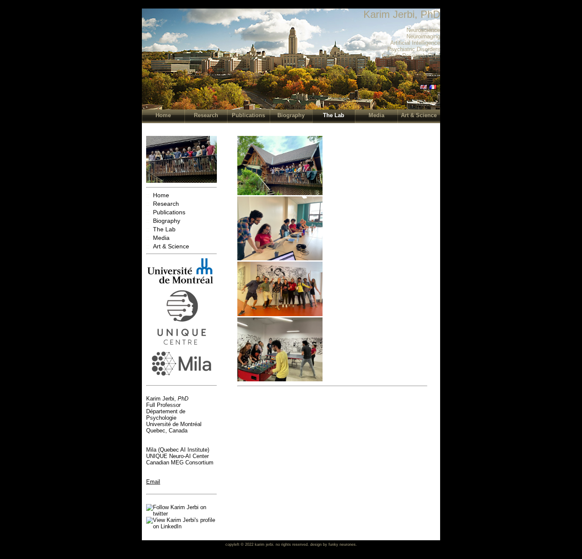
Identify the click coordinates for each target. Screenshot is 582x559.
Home (163, 115)
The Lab (333, 115)
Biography (291, 115)
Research (206, 115)
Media (376, 115)
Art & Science (419, 115)
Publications (248, 115)
